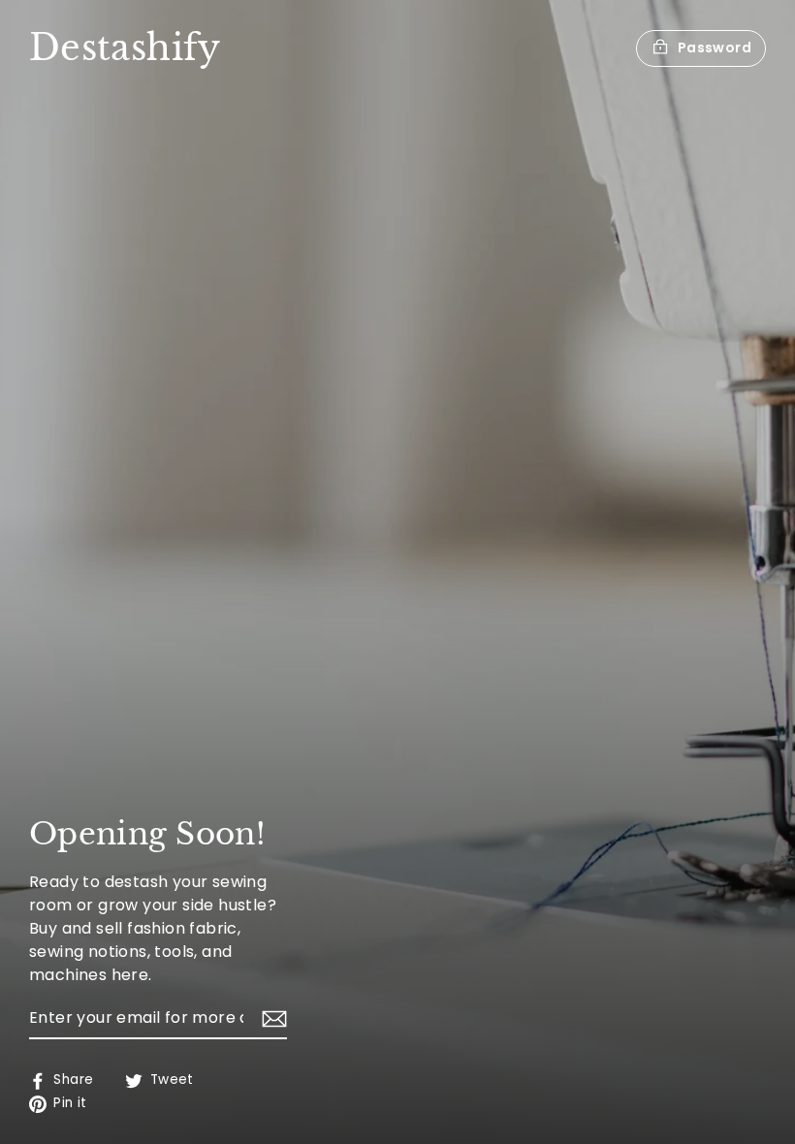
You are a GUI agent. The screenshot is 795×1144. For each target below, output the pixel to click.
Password (714, 47)
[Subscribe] (271, 1019)
